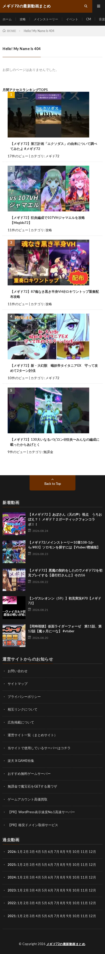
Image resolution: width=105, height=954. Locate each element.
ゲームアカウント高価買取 (27, 799)
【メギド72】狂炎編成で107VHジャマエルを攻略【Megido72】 (47, 220)
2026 (12, 852)
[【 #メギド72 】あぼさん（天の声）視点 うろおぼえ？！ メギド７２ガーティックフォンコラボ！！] (14, 523)
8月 (62, 852)
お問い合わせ (18, 671)
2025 (12, 865)
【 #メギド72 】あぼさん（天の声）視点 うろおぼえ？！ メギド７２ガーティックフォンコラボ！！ (65, 519)
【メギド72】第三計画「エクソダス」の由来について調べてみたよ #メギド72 (53, 146)
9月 (69, 865)
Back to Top (52, 484)
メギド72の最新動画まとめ (65, 944)
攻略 (23, 19)
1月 (20, 852)
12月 (92, 865)
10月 (76, 865)
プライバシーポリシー (24, 697)
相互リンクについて (22, 709)
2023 (12, 890)
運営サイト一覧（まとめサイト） (32, 735)
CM (88, 19)
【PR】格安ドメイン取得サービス (33, 825)
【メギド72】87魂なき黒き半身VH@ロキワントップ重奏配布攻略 (54, 294)
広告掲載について (21, 722)
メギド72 (52, 156)
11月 (84, 865)
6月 (50, 852)
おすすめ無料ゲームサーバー (29, 774)
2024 (12, 877)
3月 (32, 852)
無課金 (48, 452)
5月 (44, 852)
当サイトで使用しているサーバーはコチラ (39, 748)
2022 (12, 903)
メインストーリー (46, 19)
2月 (26, 852)
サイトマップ (18, 684)
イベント (72, 19)
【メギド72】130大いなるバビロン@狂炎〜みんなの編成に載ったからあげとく (54, 442)
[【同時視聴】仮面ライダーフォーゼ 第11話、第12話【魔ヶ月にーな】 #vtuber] (14, 635)
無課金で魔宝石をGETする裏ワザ (32, 786)
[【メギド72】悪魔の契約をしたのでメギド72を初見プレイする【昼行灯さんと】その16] (14, 579)
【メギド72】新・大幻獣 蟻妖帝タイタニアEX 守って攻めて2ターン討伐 (54, 368)
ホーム (7, 19)
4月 (38, 852)
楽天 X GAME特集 (21, 761)
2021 (12, 916)
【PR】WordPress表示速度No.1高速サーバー (41, 812)
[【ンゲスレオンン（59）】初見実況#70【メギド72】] (14, 607)
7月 (56, 852)
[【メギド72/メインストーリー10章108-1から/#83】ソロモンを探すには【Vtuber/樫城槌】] (14, 551)
